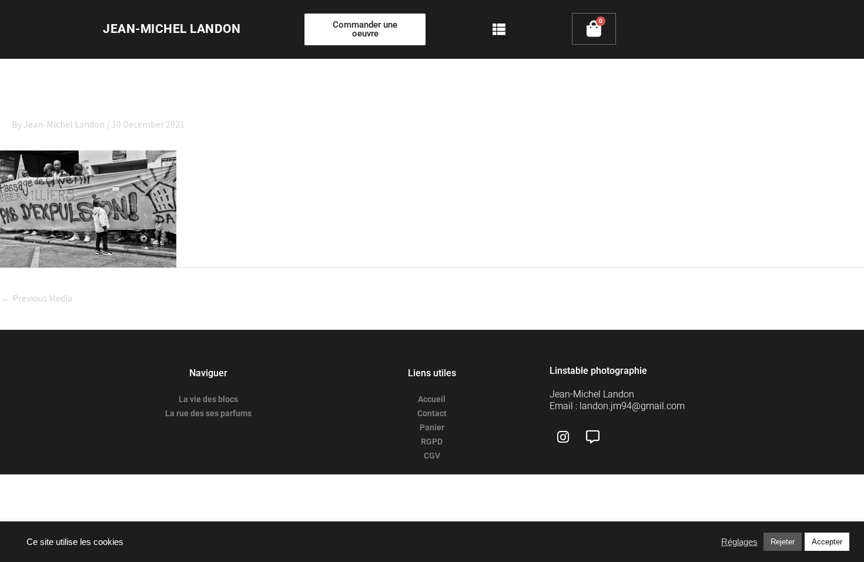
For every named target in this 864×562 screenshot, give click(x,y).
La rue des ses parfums (208, 413)
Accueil (432, 399)
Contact (432, 413)
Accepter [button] (827, 541)
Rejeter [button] (783, 541)
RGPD (432, 441)
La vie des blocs (208, 399)
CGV (432, 455)
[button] (499, 29)
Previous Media (36, 298)
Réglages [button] (739, 542)
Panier (432, 427)
